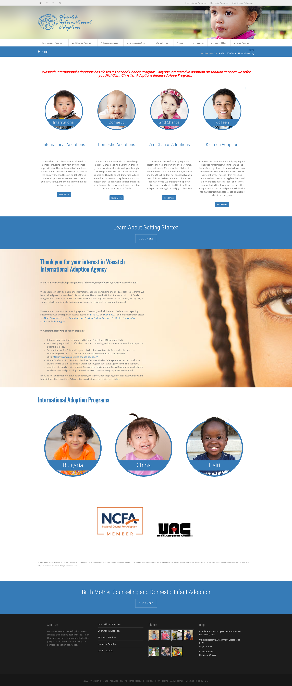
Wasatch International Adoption (106, 680)
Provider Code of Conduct (97, 318)
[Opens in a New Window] (40, 3)
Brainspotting (206, 651)
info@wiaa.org (247, 53)
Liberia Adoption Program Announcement (220, 631)
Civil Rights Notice (120, 318)
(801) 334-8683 (228, 53)
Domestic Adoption (219, 3)
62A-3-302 (109, 314)
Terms (165, 680)
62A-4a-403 (93, 314)
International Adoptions (64, 144)
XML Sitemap (177, 680)
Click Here (146, 238)
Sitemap (190, 680)
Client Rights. (58, 321)
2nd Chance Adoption (242, 3)
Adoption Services (107, 637)
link (118, 379)
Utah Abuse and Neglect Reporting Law (63, 318)
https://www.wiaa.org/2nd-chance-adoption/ (75, 356)
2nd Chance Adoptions (169, 144)
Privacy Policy (153, 680)
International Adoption (195, 3)
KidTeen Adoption (222, 144)
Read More (64, 194)
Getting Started (105, 650)
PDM (206, 680)
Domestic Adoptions (116, 144)
